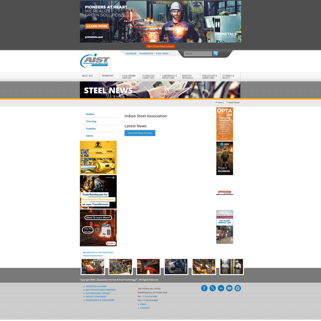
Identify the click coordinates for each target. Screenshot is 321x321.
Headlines (90, 114)
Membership (107, 75)
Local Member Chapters (129, 76)
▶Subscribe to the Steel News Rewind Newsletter (99, 254)
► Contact (144, 308)
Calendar (131, 53)
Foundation (146, 53)
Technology (91, 121)
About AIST (87, 75)
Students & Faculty (228, 76)
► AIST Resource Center (96, 293)
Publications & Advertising (209, 76)
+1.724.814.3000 (149, 296)
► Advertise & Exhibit (95, 286)
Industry (89, 135)
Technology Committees (148, 76)
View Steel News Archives (140, 133)
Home (221, 102)
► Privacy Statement (94, 296)
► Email (142, 304)
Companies (91, 128)
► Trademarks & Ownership (98, 300)
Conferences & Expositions (169, 76)
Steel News (162, 53)
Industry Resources (187, 76)
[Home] (95, 60)
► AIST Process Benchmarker (99, 289)
